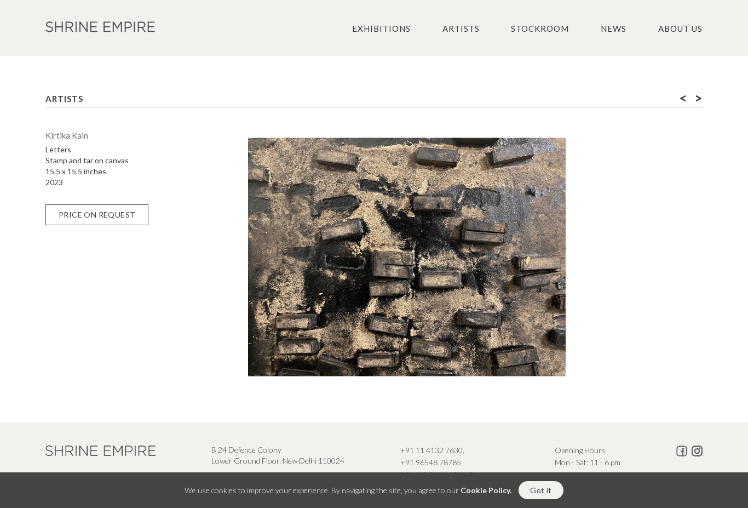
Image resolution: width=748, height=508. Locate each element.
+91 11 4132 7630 (431, 450)
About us (680, 28)
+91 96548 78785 (430, 462)
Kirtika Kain (66, 135)
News (613, 28)
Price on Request (97, 214)
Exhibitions (381, 28)
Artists (461, 28)
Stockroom (540, 28)
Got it (540, 490)
